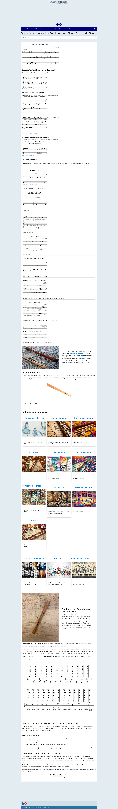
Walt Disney (59, 452)
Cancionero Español (83, 418)
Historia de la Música (41, 29)
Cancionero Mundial (31, 485)
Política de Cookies (38, 807)
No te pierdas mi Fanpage (67, 29)
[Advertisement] (59, 14)
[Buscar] (95, 36)
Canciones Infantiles (34, 418)
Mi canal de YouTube (91, 29)
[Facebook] (57, 24)
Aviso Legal (46, 807)
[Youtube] (60, 24)
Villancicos (34, 452)
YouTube (76, 658)
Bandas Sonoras (59, 418)
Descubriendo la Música (76, 353)
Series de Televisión (83, 487)
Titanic (84, 358)
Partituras (30, 29)
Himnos (34, 520)
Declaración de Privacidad (27, 807)
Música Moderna (84, 452)
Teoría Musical (53, 29)
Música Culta (59, 487)
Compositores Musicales (34, 558)
